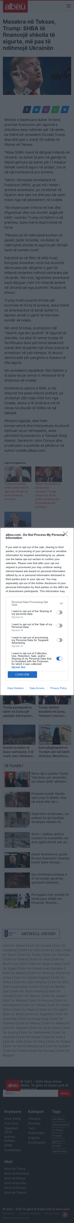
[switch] (59, 612)
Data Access (37, 688)
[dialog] (37, 611)
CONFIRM (22, 674)
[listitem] (37, 603)
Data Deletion (15, 688)
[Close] (66, 535)
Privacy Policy (58, 688)
